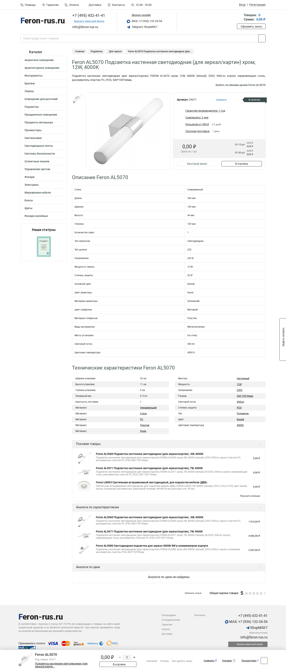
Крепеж (30, 83)
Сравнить (209, 660)
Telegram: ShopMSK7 (144, 26)
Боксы (29, 200)
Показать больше (250, 496)
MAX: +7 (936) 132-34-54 (146, 21)
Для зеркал (115, 51)
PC (141, 419)
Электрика (32, 184)
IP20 (239, 407)
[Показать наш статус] (43, 246)
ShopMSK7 (258, 628)
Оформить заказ (251, 26)
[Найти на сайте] (262, 38)
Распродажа (169, 615)
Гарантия (52, 4)
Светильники (33, 138)
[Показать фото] (78, 98)
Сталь (143, 413)
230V (239, 390)
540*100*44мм (245, 396)
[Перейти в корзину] (239, 18)
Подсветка (32, 106)
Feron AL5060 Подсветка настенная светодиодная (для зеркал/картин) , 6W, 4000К (149, 453)
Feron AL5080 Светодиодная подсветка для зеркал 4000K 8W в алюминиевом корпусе (152, 545)
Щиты (28, 208)
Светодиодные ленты (39, 145)
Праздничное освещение (41, 114)
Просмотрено (249, 660)
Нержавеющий (148, 407)
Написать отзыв (193, 593)
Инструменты (33, 75)
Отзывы (164, 661)
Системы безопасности (40, 153)
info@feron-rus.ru (254, 637)
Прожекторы (33, 130)
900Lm (240, 401)
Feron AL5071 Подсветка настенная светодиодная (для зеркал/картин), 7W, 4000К (149, 468)
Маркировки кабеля (38, 192)
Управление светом (37, 169)
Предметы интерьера (39, 122)
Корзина (227, 660)
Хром (143, 431)
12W (239, 384)
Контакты (118, 4)
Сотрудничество (171, 620)
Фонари (29, 177)
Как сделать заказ (182, 661)
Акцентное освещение (39, 60)
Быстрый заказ (197, 163)
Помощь (30, 4)
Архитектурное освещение (42, 67)
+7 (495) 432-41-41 (88, 15)
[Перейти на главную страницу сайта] (42, 21)
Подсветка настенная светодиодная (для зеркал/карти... (61, 665)
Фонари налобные (36, 215)
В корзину (241, 163)
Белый (240, 419)
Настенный (243, 378)
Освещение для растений (41, 99)
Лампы (29, 91)
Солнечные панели (37, 161)
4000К (240, 425)
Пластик (144, 425)
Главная (79, 51)
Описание (152, 661)
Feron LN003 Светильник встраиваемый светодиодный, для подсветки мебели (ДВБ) (151, 482)
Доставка (94, 4)
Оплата (74, 4)
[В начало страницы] (264, 660)
